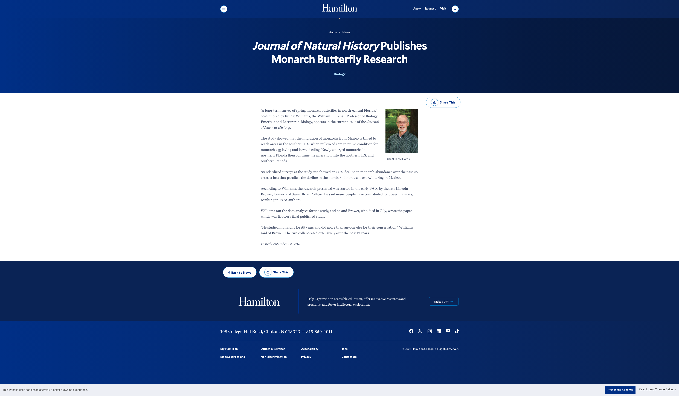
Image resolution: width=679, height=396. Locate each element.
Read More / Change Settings (657, 389)
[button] (223, 9)
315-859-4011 (319, 331)
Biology (339, 73)
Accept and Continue (620, 389)
